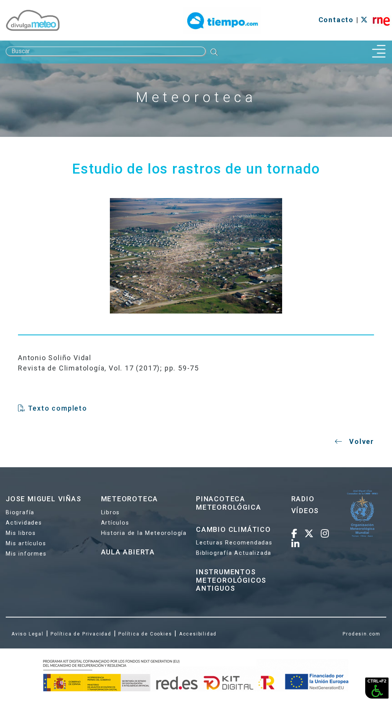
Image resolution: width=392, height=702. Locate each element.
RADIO (303, 499)
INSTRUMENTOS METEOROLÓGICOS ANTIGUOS (231, 580)
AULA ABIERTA (128, 552)
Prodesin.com (362, 634)
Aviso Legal (27, 634)
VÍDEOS (305, 511)
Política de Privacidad (81, 634)
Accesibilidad (198, 634)
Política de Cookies (145, 634)
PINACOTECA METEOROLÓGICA (228, 503)
